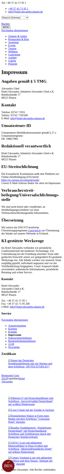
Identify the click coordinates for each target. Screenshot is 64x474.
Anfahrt (12, 57)
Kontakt (12, 331)
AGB (11, 344)
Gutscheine (14, 54)
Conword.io (34, 230)
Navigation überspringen (14, 30)
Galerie (12, 60)
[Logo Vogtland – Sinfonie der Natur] (32, 463)
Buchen (5, 23)
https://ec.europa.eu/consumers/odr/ (20, 180)
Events (12, 45)
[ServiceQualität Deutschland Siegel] (32, 404)
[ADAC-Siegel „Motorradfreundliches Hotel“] (32, 451)
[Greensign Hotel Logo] (32, 422)
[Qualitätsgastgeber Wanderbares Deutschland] (32, 436)
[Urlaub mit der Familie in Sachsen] (31, 410)
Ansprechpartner (17, 325)
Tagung (12, 48)
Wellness (13, 51)
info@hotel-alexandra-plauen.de (27, 118)
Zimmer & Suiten (17, 36)
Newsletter (14, 347)
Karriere (12, 328)
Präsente (12, 63)
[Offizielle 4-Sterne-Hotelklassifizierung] (32, 366)
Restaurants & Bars (18, 39)
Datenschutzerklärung (20, 338)
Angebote (13, 42)
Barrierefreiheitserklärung (22, 341)
